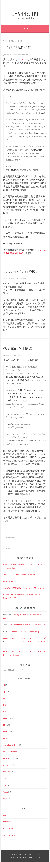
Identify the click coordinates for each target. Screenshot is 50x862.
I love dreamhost (17, 47)
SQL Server (7, 772)
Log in (5, 815)
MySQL (6, 738)
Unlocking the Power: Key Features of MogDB (28, 624)
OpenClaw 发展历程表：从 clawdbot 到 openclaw (23, 588)
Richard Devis (8, 651)
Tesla (5, 778)
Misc (5, 725)
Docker (6, 711)
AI (4, 685)
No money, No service (20, 271)
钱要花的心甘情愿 (17, 348)
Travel (5, 785)
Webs (5, 792)
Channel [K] (25, 13)
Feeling (6, 718)
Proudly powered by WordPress (24, 855)
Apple (5, 691)
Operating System (10, 745)
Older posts (10, 538)
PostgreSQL (8, 765)
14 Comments (23, 55)
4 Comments (23, 355)
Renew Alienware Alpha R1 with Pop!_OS (27, 631)
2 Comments (21, 279)
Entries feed (8, 822)
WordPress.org (9, 835)
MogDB (6, 731)
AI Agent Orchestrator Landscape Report (19, 574)
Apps (5, 698)
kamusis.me (8, 581)
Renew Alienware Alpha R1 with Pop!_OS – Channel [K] (24, 638)
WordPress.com (32, 857)
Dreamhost (22, 59)
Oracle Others (8, 758)
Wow (5, 798)
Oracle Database (10, 751)
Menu (26, 28)
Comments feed (9, 828)
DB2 (5, 705)
